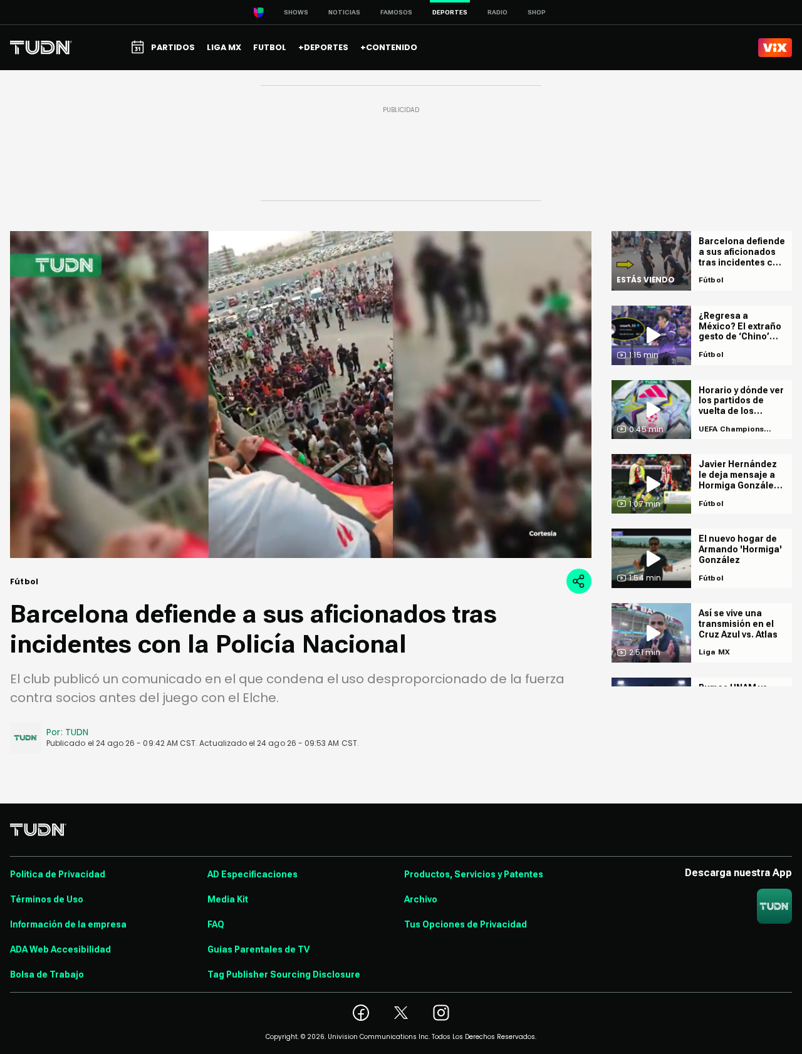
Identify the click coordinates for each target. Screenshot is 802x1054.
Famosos (396, 12)
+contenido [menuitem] (388, 47)
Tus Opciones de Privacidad (465, 924)
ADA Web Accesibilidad (60, 949)
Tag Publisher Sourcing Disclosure (283, 974)
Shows (296, 12)
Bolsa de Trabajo (47, 974)
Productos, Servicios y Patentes (473, 874)
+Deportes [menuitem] (323, 47)
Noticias (344, 12)
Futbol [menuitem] (269, 47)
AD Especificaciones (252, 874)
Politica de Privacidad (57, 874)
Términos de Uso (46, 899)
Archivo (420, 899)
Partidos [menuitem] (173, 47)
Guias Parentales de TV (258, 949)
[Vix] (775, 47)
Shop (537, 12)
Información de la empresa (68, 924)
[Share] (578, 581)
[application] (300, 394)
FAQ (215, 924)
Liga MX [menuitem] (224, 47)
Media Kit (227, 899)
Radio (497, 12)
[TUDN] (41, 47)
